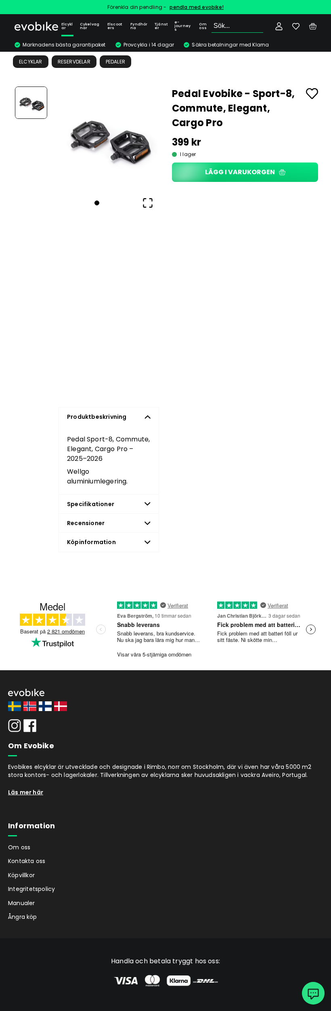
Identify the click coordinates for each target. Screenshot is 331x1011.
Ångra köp (22, 917)
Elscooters (114, 26)
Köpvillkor (21, 875)
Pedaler (115, 61)
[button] (108, 137)
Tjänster (161, 26)
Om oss (203, 26)
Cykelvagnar (90, 26)
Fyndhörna (138, 26)
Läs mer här (25, 792)
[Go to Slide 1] (31, 103)
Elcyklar (67, 26)
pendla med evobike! (197, 7)
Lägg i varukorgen (240, 172)
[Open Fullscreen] (148, 203)
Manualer (21, 903)
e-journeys (182, 26)
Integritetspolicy (31, 889)
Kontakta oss (26, 861)
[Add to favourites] (312, 93)
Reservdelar (74, 61)
